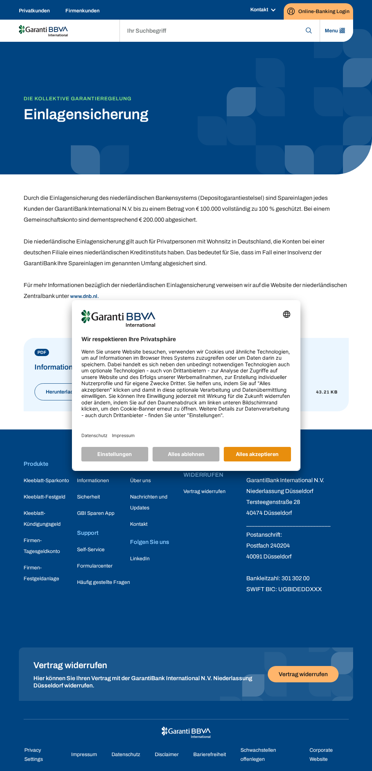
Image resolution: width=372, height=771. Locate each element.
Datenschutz (126, 754)
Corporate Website (321, 754)
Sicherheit (88, 497)
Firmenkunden (82, 10)
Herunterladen (62, 392)
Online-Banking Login (323, 11)
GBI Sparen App (95, 513)
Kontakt (259, 9)
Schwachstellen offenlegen (258, 754)
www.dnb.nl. (84, 296)
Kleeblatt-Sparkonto (46, 480)
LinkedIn (140, 558)
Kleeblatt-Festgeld (44, 497)
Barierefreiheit (209, 754)
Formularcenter (95, 566)
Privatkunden (34, 10)
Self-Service (91, 549)
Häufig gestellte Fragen (103, 582)
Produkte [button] (36, 464)
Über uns (140, 480)
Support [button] (87, 533)
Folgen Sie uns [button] (149, 542)
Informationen (93, 480)
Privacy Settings (33, 754)
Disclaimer (167, 754)
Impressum (84, 754)
